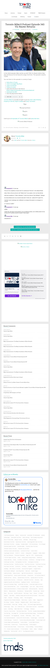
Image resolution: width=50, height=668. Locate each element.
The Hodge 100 (14, 613)
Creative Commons (32, 662)
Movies (42, 591)
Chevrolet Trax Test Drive (23, 548)
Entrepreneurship (38, 555)
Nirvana (35, 593)
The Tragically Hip (15, 615)
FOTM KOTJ (17, 566)
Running (20, 604)
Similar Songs (7, 606)
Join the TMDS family (8, 640)
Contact (29, 16)
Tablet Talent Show (18, 608)
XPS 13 (20, 631)
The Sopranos (7, 615)
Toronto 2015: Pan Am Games (22, 617)
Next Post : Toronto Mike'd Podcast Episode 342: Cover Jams (24, 229)
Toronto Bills (41, 617)
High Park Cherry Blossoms (27, 573)
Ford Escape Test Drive (9, 562)
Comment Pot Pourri (25, 550)
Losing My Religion (24, 586)
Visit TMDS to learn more (43, 665)
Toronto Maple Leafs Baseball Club (11, 622)
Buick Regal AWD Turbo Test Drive (34, 542)
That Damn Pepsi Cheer (22, 611)
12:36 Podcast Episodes (9, 535)
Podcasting (16, 127)
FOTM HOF (32, 13)
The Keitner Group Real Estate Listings (27, 613)
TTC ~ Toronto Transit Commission (11, 629)
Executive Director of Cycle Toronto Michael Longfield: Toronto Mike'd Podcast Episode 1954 (25, 387)
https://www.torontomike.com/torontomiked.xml (20, 90)
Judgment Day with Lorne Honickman (12, 582)
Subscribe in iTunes (12, 82)
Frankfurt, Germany (32, 566)
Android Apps (7, 537)
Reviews (12, 602)
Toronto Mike (16, 29)
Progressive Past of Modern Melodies (12, 600)
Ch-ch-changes (42, 544)
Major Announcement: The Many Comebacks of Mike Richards (18, 341)
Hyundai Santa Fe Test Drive (37, 577)
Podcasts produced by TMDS (10, 638)
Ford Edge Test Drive (40, 559)
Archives (13, 13)
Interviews (37, 579)
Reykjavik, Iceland (24, 602)
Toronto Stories (21, 626)
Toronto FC (15, 620)
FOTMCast (24, 566)
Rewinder (17, 602)
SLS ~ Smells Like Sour (20, 606)
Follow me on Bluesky (11, 474)
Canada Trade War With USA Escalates (12, 439)
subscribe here (35, 118)
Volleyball (40, 629)
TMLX (34, 615)
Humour (14, 577)
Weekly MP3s (7, 631)
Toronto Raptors (32, 624)
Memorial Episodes (33, 588)
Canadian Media (24, 544)
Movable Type (36, 591)
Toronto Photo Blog (23, 624)
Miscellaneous (20, 591)
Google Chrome (37, 568)
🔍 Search (36, 16)
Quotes (30, 600)
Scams (25, 604)
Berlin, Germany (26, 537)
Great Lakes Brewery (35, 99)
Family (19, 557)
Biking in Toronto (18, 539)
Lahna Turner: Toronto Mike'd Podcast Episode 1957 (15, 356)
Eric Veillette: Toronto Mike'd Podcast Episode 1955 (15, 465)
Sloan (12, 606)
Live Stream (14, 16)
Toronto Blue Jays (8, 620)
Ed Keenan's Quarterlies (20, 555)
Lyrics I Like (32, 586)
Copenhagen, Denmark (9, 553)
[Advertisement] (25, 258)
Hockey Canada (38, 573)
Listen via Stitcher (11, 85)
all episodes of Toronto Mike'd (19, 118)
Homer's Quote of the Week (20, 575)
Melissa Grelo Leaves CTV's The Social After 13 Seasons (16, 402)
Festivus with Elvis (8, 559)
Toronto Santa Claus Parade (10, 626)
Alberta (17, 535)
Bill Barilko (26, 539)
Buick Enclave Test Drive (9, 542)
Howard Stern (30, 575)
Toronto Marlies (23, 622)
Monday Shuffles (28, 591)
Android (43, 535)
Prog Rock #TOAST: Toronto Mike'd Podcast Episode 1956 (16, 449)
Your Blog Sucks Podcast (28, 631)
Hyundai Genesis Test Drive (23, 577)
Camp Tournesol (30, 101)
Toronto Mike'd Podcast (23, 127)
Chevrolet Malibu (20, 546)
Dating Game (28, 553)
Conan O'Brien (34, 550)
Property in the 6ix (9, 101)
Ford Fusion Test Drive (40, 564)
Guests (25, 13)
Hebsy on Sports (16, 573)
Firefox (14, 559)
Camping (17, 544)
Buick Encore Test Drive (21, 542)
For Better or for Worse (23, 559)
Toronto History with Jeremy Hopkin (27, 620)
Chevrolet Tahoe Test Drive (32, 546)
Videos (35, 629)
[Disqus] (25, 166)
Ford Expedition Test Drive (21, 562)
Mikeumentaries (12, 591)
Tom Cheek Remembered (9, 617)
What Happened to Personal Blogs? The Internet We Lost (17, 418)
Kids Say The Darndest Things (10, 584)
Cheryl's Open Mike (8, 331)
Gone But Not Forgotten (27, 568)
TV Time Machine (24, 629)
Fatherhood (39, 557)
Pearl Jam (10, 597)
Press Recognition (28, 597)
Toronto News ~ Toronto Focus (11, 624)
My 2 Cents (10, 593)
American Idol (23, 535)
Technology (26, 608)
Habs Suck (27, 571)
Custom (22, 553)
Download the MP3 (11, 92)
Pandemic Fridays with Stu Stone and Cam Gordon (26, 595)
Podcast (19, 13)
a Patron (33, 140)
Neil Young (26, 593)
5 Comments (34, 29)
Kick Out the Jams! (9, 127)
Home (6, 13)
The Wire (22, 615)
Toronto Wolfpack (38, 626)
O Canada (40, 593)
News (31, 593)
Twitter (30, 629)
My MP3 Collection (18, 593)
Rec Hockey (6, 602)
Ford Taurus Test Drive (9, 566)
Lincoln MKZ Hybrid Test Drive (35, 584)
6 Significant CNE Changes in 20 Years (12, 392)
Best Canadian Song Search (37, 537)
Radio (34, 600)
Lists (18, 586)
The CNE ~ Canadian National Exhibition (36, 611)
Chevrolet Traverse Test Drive (10, 548)
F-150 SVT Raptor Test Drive (10, 557)
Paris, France (41, 595)
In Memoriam (20, 579)
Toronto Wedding (29, 626)
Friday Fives (40, 566)
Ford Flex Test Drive (19, 564)
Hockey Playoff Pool (8, 575)
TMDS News (28, 615)
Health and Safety (8, 573)
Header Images (34, 571)
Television (32, 608)
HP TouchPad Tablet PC (40, 575)
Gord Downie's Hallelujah (9, 571)
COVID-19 (17, 553)
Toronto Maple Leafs (40, 620)
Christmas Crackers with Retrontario (11, 550)
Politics (21, 597)
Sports (5, 608)
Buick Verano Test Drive (9, 544)
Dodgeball (35, 553)
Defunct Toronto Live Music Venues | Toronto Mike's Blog (16, 382)
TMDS (15, 140)
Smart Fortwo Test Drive (31, 606)
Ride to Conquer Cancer (35, 602)
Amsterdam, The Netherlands (33, 535)
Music (5, 593)
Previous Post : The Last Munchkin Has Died (25, 226)
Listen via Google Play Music (14, 84)
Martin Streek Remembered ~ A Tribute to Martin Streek (16, 588)
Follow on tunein (11, 87)
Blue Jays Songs (32, 539)
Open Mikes (11, 595)
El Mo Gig (22, 16)
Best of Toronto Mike (8, 539)
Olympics (6, 595)
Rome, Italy (14, 604)
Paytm (5, 597)
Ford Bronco (31, 559)
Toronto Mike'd (8, 99)
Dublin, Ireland (42, 553)
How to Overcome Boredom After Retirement (14, 413)
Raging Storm (40, 600)
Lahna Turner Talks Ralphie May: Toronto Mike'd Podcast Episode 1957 (20, 444)
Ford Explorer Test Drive (33, 562)
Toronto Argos (34, 617)
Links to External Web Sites (9, 586)
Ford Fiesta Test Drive (8, 564)
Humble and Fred (7, 577)
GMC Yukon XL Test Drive (15, 568)
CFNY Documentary (33, 544)
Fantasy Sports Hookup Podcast (28, 557)
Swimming (10, 608)
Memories (41, 588)
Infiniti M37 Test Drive (28, 579)
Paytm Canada (19, 101)
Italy (41, 579)
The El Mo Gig (7, 613)
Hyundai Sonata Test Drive (9, 579)
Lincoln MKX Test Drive (23, 584)
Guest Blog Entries (20, 571)
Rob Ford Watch (7, 604)
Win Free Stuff (14, 631)
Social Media (40, 606)
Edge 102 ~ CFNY (30, 555)
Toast (38, 615)
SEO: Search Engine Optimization (35, 604)
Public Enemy (24, 600)
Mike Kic (6, 591)
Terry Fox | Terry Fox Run (9, 611)
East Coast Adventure (8, 555)
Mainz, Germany (39, 586)
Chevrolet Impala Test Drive (10, 546)
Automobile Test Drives (16, 537)
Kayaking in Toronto (25, 582)
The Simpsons (40, 613)
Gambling (6, 568)
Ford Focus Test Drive (29, 564)
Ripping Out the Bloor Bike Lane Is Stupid (13, 377)
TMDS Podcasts (41, 13)
